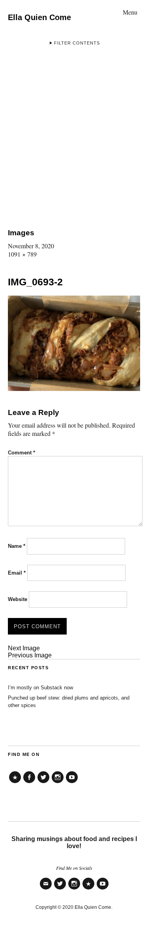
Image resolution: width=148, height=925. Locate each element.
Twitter (60, 889)
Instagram (74, 889)
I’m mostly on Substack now (40, 687)
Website (17, 599)
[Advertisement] (74, 135)
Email (17, 573)
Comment (21, 453)
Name (16, 546)
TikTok (88, 889)
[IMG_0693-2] (74, 388)
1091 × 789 (22, 254)
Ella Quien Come (39, 17)
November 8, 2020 (31, 246)
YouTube (103, 889)
